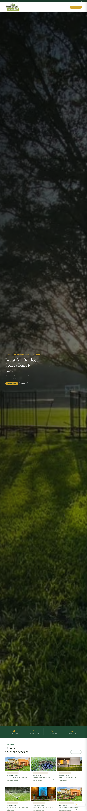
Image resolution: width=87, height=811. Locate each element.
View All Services (76, 752)
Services (34, 7)
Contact (66, 7)
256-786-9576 (8, 1)
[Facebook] (81, 1)
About (30, 7)
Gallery (48, 7)
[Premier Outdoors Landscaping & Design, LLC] (12, 7)
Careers (61, 7)
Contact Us (23, 383)
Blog (57, 7)
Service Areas (42, 7)
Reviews (53, 7)
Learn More (13, 782)
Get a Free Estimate (75, 7)
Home (26, 7)
